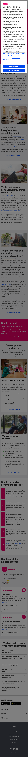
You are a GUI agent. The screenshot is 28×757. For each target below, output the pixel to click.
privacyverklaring (16, 57)
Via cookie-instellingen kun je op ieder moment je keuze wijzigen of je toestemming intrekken (14, 53)
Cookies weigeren (14, 70)
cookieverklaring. (7, 59)
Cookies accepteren (14, 66)
